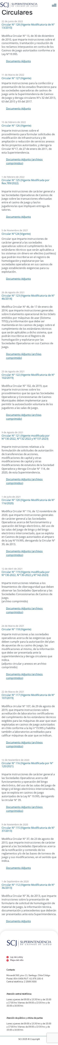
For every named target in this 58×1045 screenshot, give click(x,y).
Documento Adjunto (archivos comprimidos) (24, 161)
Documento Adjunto (18, 61)
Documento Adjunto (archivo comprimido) (23, 356)
